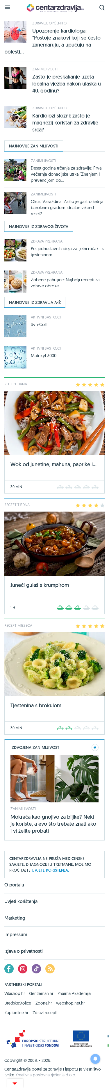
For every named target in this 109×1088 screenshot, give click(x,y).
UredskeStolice (17, 1003)
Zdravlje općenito (49, 23)
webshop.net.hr (70, 1003)
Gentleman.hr (41, 993)
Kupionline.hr (16, 1012)
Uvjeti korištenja (20, 901)
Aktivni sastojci (46, 317)
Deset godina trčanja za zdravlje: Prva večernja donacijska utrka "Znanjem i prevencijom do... (66, 174)
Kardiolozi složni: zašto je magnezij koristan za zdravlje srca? (65, 122)
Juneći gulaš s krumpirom (39, 585)
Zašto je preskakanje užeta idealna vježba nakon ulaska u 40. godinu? (66, 83)
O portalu (14, 885)
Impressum (15, 935)
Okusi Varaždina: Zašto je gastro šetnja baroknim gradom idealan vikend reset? (67, 207)
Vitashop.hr (14, 993)
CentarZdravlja (55, 8)
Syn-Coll (39, 324)
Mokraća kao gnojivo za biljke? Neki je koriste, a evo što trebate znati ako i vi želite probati (53, 823)
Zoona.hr (43, 1003)
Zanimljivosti (45, 69)
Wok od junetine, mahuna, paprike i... (53, 464)
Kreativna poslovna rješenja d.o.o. (45, 1075)
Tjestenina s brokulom (35, 705)
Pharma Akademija (74, 993)
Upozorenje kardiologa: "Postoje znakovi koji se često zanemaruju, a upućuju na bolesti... (52, 41)
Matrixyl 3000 (43, 355)
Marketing (14, 918)
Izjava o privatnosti (23, 951)
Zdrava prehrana (46, 241)
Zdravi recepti (45, 1012)
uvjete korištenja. (50, 870)
